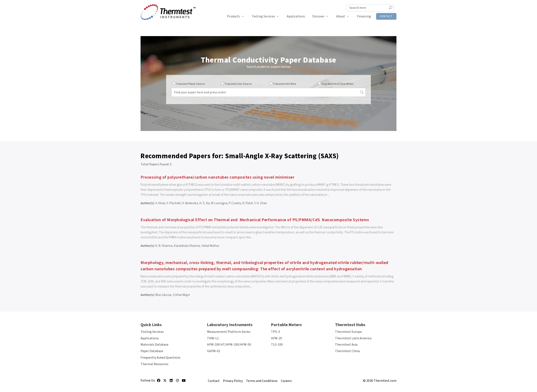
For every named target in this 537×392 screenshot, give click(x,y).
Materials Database (154, 344)
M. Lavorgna (219, 203)
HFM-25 (276, 338)
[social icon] (158, 382)
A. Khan (160, 203)
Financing (364, 16)
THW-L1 (213, 338)
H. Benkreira (190, 203)
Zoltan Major (181, 295)
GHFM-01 (213, 351)
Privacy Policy (233, 381)
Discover (318, 16)
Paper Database (152, 351)
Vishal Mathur (210, 245)
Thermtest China (347, 351)
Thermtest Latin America (353, 338)
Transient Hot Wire (284, 84)
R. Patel (247, 203)
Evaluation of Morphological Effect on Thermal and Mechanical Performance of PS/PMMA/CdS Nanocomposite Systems (255, 220)
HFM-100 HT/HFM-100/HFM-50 (229, 344)
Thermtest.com (385, 380)
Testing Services (263, 16)
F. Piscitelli (174, 203)
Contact (385, 16)
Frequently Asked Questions (160, 357)
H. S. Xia (204, 203)
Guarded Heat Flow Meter (338, 84)
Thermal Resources (154, 364)
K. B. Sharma (163, 245)
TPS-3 (275, 331)
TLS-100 (277, 344)
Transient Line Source (238, 84)
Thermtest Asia (346, 344)
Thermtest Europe (348, 331)
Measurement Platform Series (228, 331)
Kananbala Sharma (187, 245)
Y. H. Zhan (260, 203)
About (340, 16)
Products (233, 16)
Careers (286, 381)
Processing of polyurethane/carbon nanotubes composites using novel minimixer (217, 177)
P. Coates (235, 203)
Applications (296, 16)
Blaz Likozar (163, 295)
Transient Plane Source (190, 84)
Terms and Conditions (262, 381)
